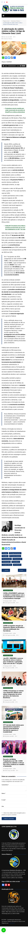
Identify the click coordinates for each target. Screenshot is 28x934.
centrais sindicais (16, 556)
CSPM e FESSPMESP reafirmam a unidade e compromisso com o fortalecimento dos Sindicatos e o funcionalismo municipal (14, 595)
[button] (3, 930)
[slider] (24, 65)
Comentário (5, 784)
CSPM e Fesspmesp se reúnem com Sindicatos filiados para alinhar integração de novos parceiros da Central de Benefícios (13, 694)
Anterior (7, 570)
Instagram (4, 2)
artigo (5, 553)
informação (7, 562)
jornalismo (16, 562)
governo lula (18, 559)
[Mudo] (20, 66)
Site (3, 806)
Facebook (2, 2)
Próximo (21, 570)
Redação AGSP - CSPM (10, 601)
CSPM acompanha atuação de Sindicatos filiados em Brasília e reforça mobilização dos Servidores (13, 628)
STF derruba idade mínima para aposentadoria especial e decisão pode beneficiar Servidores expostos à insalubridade (13, 728)
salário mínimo (7, 564)
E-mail (4, 800)
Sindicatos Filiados (7, 38)
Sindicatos (17, 564)
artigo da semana (15, 553)
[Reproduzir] (3, 66)
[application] (14, 65)
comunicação (7, 559)
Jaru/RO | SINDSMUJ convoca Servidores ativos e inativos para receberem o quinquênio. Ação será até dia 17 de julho (13, 660)
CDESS (5, 556)
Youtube (7, 2)
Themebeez (12, 923)
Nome (4, 793)
